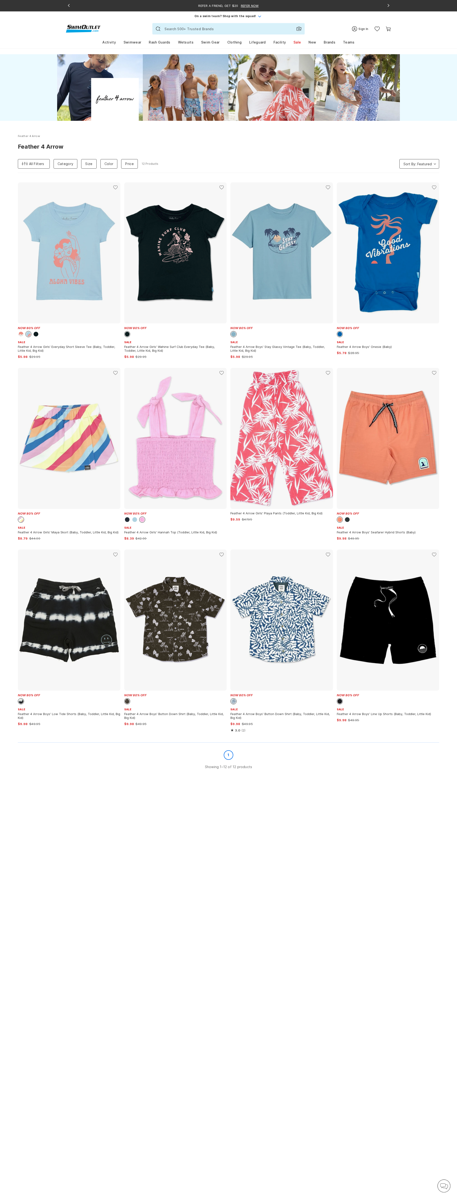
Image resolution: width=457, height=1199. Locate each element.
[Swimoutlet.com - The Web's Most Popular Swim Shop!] (83, 28)
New (312, 42)
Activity (109, 42)
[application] (444, 1186)
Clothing (234, 42)
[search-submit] (158, 28)
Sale (297, 42)
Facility (279, 42)
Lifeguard (257, 42)
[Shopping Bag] (388, 29)
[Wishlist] (377, 29)
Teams (349, 42)
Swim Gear (210, 42)
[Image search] (299, 28)
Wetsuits (186, 42)
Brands (329, 42)
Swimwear (132, 42)
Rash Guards (159, 42)
